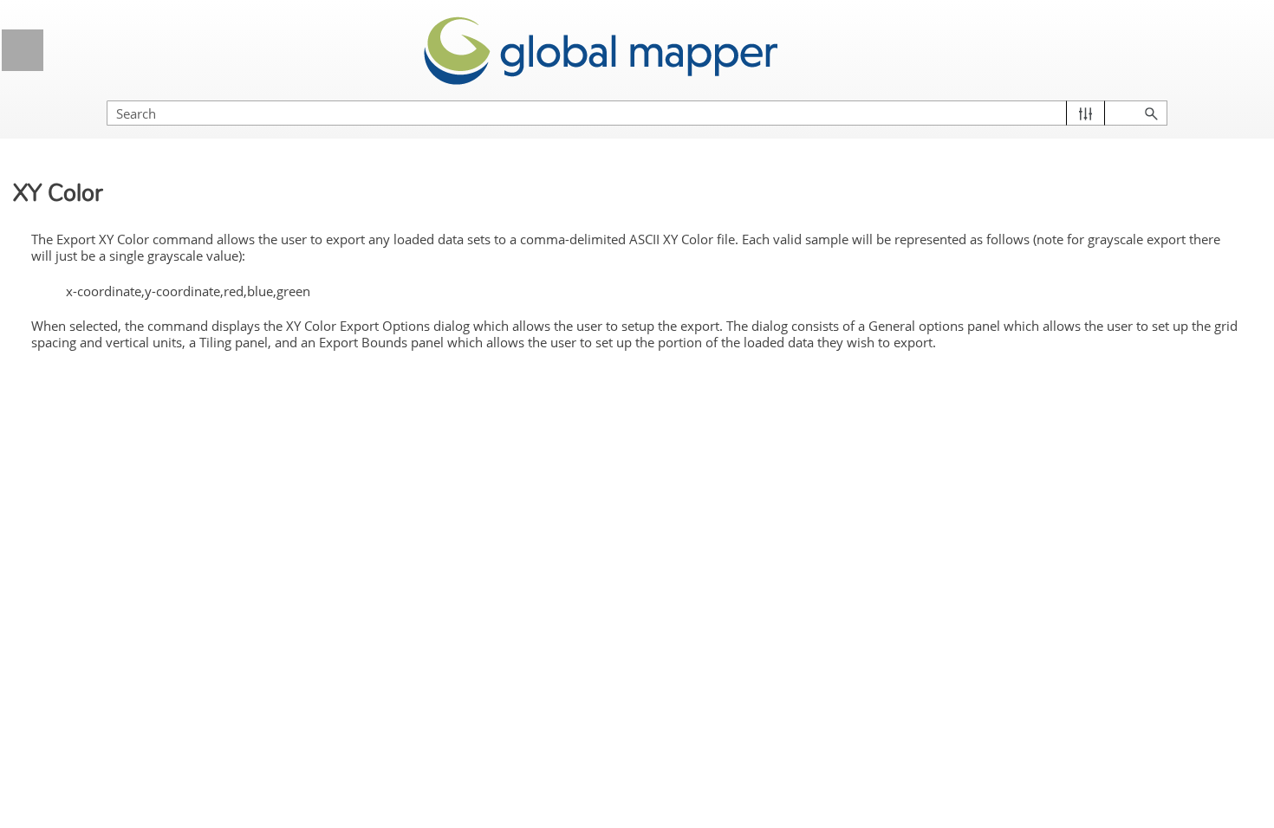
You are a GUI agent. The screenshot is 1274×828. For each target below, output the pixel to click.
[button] (1085, 113)
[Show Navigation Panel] (22, 50)
